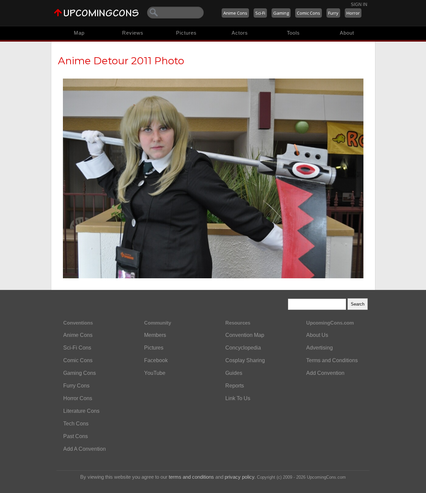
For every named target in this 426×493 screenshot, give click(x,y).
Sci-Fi (260, 13)
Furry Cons (76, 385)
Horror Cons (77, 398)
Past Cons (75, 436)
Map (79, 33)
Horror (353, 13)
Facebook (156, 360)
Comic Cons (308, 13)
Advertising (319, 348)
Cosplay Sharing (245, 360)
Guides (233, 373)
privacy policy (239, 477)
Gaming (281, 13)
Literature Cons (81, 411)
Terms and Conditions (332, 360)
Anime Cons (235, 13)
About (347, 33)
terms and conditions (191, 477)
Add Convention (325, 373)
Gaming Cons (79, 373)
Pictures (186, 33)
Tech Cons (76, 423)
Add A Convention (84, 449)
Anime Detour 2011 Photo (121, 61)
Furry (333, 13)
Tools (293, 33)
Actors (240, 33)
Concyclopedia (243, 348)
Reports (234, 385)
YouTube (154, 373)
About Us (317, 335)
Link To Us (237, 398)
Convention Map (244, 335)
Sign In (359, 4)
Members (155, 335)
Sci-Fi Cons (77, 348)
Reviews (132, 33)
